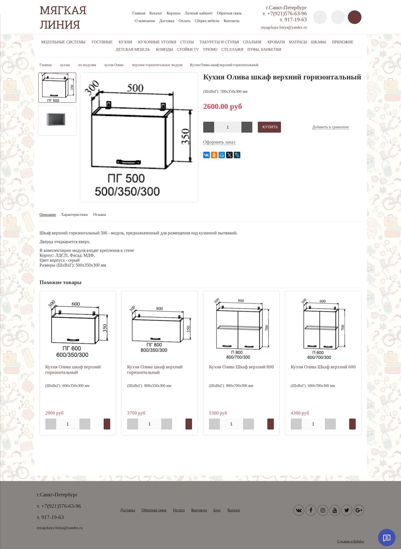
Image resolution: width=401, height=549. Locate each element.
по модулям (87, 65)
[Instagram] (322, 510)
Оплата (184, 21)
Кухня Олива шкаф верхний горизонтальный (73, 369)
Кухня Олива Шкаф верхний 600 (323, 366)
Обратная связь (229, 13)
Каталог (155, 13)
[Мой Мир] (222, 155)
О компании (145, 21)
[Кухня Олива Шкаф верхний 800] (241, 329)
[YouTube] (334, 510)
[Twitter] (346, 510)
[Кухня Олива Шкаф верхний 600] (323, 329)
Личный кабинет (199, 13)
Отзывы (99, 215)
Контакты (231, 21)
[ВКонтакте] (206, 155)
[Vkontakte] (298, 510)
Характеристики (74, 215)
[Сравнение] (338, 17)
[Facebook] (310, 510)
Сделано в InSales (350, 541)
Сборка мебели (207, 21)
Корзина (173, 13)
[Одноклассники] (214, 155)
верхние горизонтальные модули (157, 65)
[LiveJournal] (237, 155)
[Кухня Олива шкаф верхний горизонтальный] (139, 138)
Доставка (166, 21)
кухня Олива (114, 65)
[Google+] (358, 510)
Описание (48, 215)
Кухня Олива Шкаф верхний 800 (241, 366)
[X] (229, 155)
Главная (138, 13)
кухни (65, 65)
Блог (217, 510)
